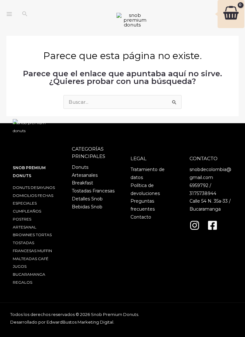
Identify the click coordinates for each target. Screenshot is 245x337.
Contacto (140, 217)
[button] (25, 14)
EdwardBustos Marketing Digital (80, 322)
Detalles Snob (87, 199)
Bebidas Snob (87, 207)
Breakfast (82, 183)
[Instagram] (194, 225)
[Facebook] (212, 225)
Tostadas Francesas (93, 191)
